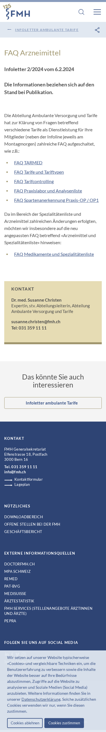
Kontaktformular (28, 479)
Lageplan (22, 484)
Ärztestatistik (19, 601)
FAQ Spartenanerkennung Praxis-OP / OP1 (56, 200)
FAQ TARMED (28, 162)
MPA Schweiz (17, 571)
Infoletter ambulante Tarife (46, 30)
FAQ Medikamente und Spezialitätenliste (54, 254)
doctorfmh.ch (19, 564)
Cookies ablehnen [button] (25, 723)
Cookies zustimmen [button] (64, 723)
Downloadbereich (23, 517)
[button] (29, 712)
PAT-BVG (12, 586)
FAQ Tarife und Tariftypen (39, 172)
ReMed (11, 579)
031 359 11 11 (24, 467)
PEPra (10, 621)
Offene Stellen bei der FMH (32, 524)
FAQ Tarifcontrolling (34, 181)
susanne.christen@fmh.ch (35, 321)
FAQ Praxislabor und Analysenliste (48, 190)
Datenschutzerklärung (40, 699)
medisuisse (15, 593)
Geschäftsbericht (23, 531)
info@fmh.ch (15, 472)
